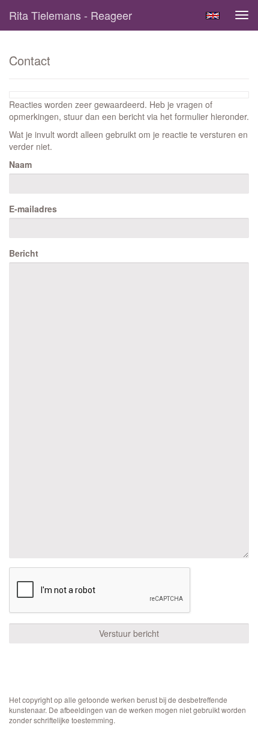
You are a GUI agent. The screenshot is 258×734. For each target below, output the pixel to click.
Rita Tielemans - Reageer (70, 15)
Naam (20, 164)
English (213, 15)
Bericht (23, 253)
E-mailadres (33, 209)
